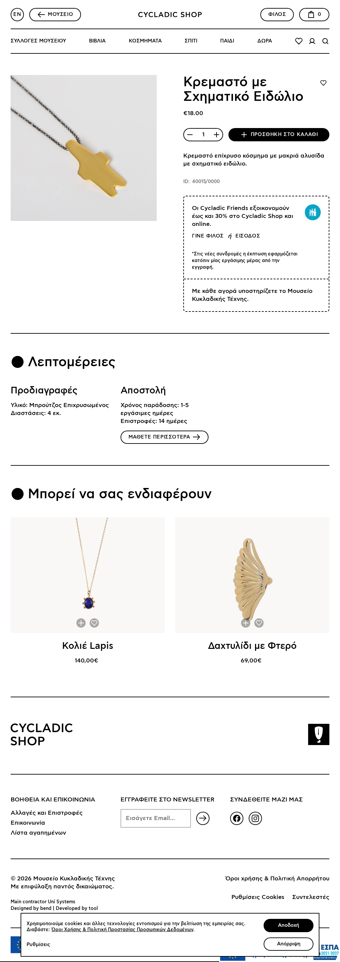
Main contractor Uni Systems (43, 902)
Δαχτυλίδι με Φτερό (252, 646)
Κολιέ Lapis (87, 646)
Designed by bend (31, 908)
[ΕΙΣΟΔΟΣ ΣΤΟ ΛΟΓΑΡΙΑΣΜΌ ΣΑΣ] (312, 41)
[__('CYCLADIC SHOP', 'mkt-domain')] (170, 14)
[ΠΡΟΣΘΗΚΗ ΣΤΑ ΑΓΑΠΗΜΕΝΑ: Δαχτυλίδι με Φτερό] (259, 623)
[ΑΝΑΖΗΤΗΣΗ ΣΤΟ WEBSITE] (325, 41)
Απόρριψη (288, 943)
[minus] (190, 135)
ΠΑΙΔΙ (227, 40)
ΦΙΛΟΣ (277, 14)
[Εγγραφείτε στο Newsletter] (203, 818)
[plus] (216, 135)
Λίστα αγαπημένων (38, 833)
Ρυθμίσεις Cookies (257, 897)
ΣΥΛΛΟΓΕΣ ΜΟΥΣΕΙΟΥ (38, 40)
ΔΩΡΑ (264, 40)
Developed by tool (77, 908)
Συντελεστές (310, 897)
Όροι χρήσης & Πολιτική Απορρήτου (277, 879)
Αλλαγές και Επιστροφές (47, 813)
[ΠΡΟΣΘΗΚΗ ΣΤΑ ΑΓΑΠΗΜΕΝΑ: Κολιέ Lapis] (94, 623)
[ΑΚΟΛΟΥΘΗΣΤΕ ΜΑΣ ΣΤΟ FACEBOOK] (236, 818)
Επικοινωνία (28, 823)
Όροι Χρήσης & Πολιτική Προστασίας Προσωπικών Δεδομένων (122, 930)
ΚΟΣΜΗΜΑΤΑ (145, 40)
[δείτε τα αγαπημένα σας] (299, 41)
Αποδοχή (288, 925)
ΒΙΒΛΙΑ (97, 40)
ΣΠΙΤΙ (191, 40)
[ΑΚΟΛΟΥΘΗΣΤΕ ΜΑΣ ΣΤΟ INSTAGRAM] (255, 818)
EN (17, 14)
